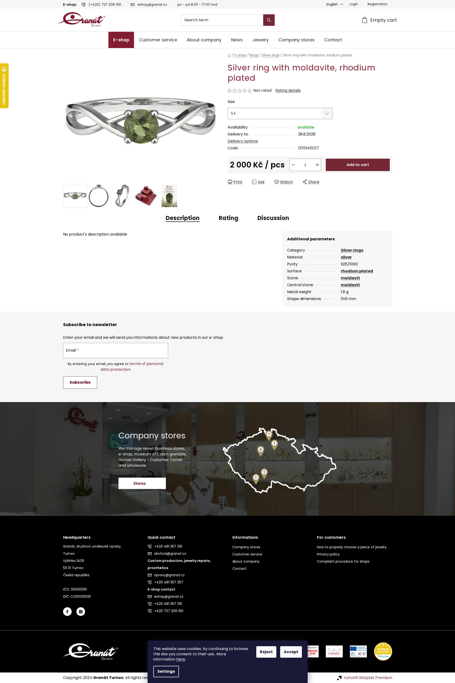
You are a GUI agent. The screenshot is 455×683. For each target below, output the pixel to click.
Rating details (288, 90)
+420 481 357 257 (168, 582)
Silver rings (352, 250)
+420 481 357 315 (168, 603)
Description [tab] (183, 218)
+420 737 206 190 (168, 610)
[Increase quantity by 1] (317, 165)
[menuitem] (121, 40)
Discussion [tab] (273, 218)
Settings (166, 671)
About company (246, 561)
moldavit (350, 278)
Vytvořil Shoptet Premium (368, 677)
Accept (291, 652)
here (180, 659)
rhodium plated (357, 271)
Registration (377, 4)
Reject (266, 652)
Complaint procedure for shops (343, 561)
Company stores (246, 547)
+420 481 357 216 (168, 546)
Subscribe (80, 382)
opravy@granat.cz (169, 575)
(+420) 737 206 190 (105, 4)
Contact (239, 568)
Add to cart (358, 164)
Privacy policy (328, 554)
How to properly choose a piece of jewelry (352, 547)
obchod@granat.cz (170, 553)
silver (346, 257)
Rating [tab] (228, 218)
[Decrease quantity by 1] (293, 165)
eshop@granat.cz (152, 4)
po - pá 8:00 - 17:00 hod (197, 4)
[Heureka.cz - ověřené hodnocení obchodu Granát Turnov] (379, 651)
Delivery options (243, 141)
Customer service (247, 554)
